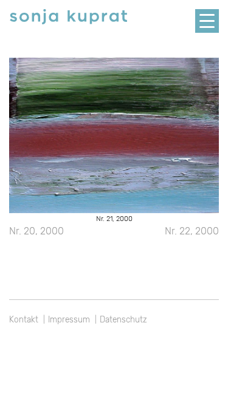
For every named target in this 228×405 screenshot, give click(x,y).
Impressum (69, 319)
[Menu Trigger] (207, 21)
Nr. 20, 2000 (36, 231)
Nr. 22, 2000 (192, 231)
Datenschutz (123, 319)
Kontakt (23, 319)
